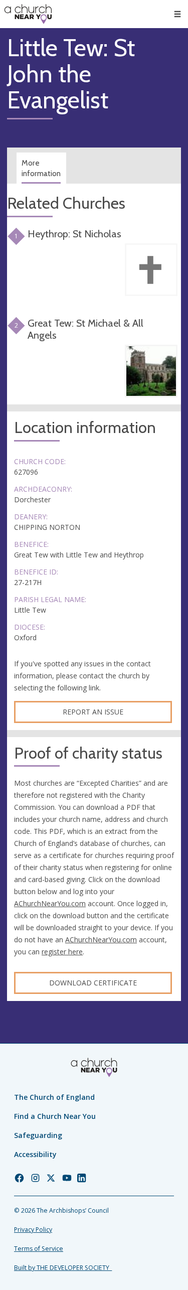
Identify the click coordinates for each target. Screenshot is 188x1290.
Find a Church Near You (55, 1116)
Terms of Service (38, 1248)
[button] (177, 14)
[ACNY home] (28, 14)
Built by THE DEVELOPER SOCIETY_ (63, 1267)
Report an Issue (93, 711)
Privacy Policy (33, 1229)
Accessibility (35, 1154)
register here (62, 951)
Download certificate (93, 982)
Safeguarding (38, 1135)
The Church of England (54, 1097)
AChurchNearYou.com (50, 903)
